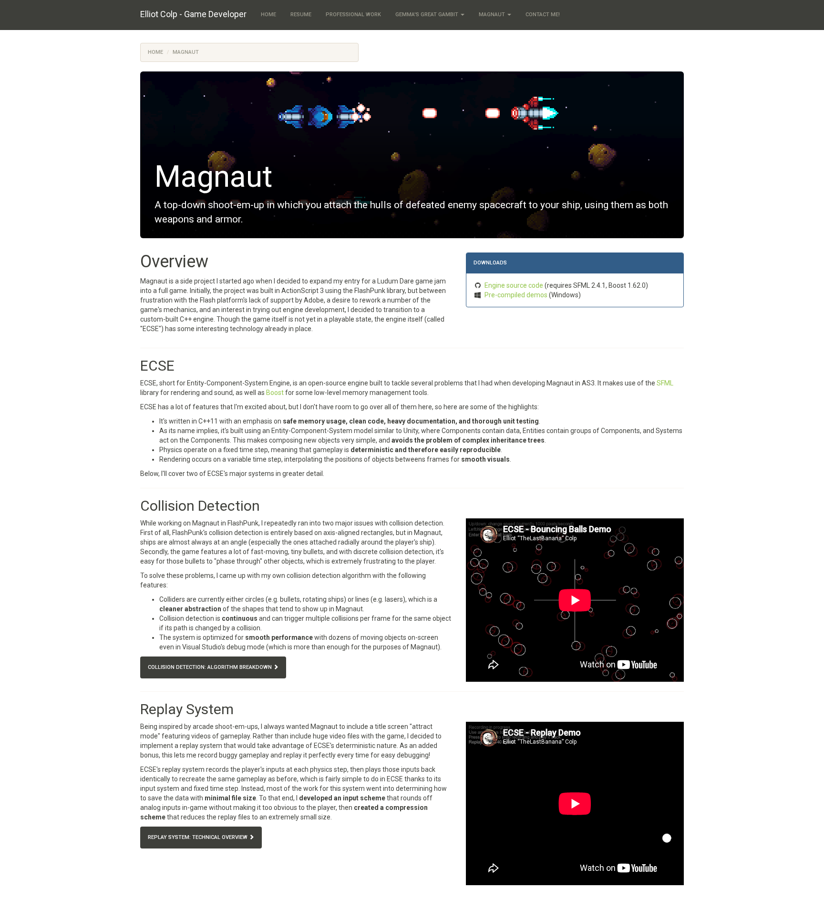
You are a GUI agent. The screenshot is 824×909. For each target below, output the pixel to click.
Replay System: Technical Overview (198, 837)
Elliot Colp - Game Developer (193, 14)
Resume (300, 14)
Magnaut (186, 52)
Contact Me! (542, 14)
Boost (275, 392)
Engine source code (514, 285)
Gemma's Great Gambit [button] (427, 14)
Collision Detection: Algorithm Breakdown (210, 667)
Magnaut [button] (492, 14)
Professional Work (353, 14)
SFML (665, 383)
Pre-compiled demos (516, 295)
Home (268, 14)
